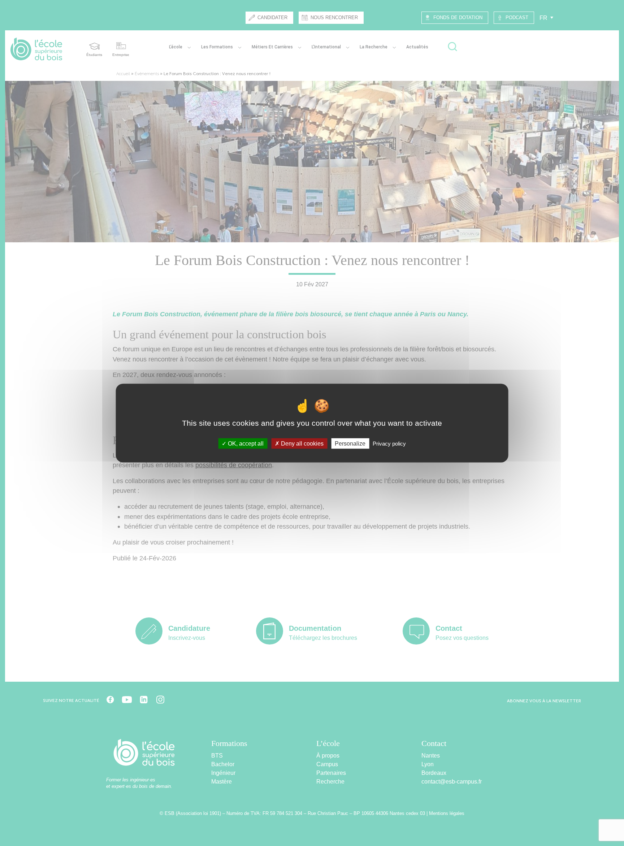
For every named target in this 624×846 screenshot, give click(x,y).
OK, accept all (245, 444)
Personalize (350, 444)
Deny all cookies (302, 444)
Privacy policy (389, 444)
